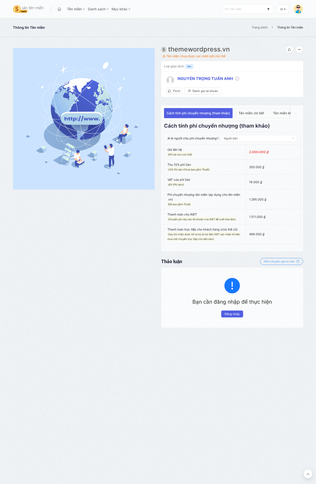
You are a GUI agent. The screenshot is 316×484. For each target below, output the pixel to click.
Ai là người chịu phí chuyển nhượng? (192, 138)
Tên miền (74, 9)
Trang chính (260, 27)
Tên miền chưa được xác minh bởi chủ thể (195, 56)
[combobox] (247, 9)
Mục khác (119, 9)
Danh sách (97, 9)
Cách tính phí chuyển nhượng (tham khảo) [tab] (198, 113)
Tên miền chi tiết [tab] (251, 113)
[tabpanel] (232, 185)
